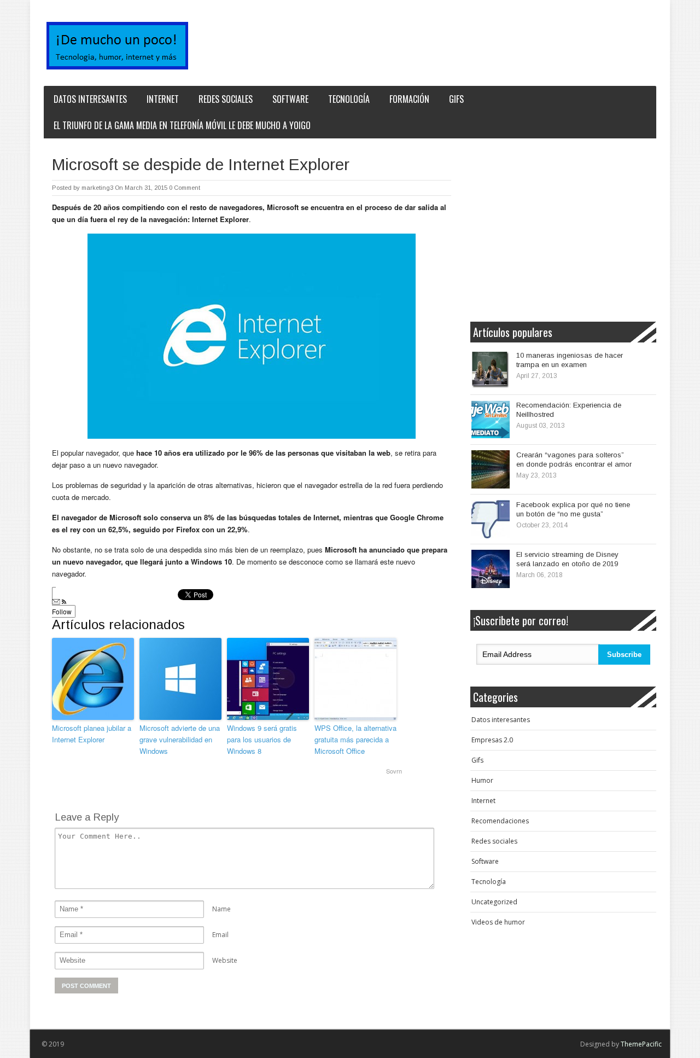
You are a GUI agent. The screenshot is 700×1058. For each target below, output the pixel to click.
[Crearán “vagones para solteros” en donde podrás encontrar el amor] (490, 469)
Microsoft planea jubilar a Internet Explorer (91, 734)
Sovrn (394, 770)
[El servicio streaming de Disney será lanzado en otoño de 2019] (490, 569)
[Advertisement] (558, 228)
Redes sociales (226, 99)
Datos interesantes (90, 99)
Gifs (456, 99)
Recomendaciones (500, 821)
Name (221, 909)
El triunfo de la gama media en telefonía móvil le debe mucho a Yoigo (182, 125)
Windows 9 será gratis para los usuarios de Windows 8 (262, 739)
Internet (163, 99)
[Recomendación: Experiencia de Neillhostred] (490, 419)
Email (220, 934)
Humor (482, 780)
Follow (62, 611)
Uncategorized (494, 901)
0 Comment (184, 187)
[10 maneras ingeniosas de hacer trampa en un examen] (490, 370)
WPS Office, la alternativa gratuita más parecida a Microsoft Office (355, 739)
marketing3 (97, 187)
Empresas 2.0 (492, 740)
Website (224, 960)
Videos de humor (498, 922)
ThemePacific (641, 1044)
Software (290, 99)
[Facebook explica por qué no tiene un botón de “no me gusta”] (490, 519)
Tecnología (349, 99)
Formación (409, 99)
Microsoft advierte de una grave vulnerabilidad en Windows (179, 739)
